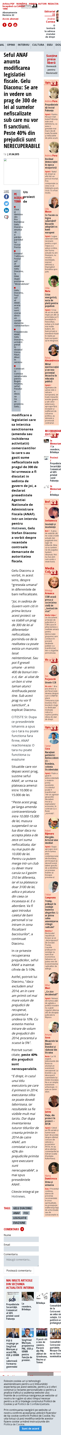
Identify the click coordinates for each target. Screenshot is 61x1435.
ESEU (50, 44)
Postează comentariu (18, 1270)
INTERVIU (23, 44)
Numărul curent (22, 5)
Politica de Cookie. (14, 1424)
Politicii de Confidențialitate (33, 1404)
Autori (42, 4)
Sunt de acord (30, 1428)
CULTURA (38, 44)
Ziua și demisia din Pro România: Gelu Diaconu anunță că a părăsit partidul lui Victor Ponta (19, 228)
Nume (7, 1235)
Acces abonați (10, 19)
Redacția (53, 4)
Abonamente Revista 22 (10, 13)
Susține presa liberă (51, 64)
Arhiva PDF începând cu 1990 (9, 6)
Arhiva (33, 4)
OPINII (11, 44)
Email (7, 1244)
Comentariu (11, 1254)
